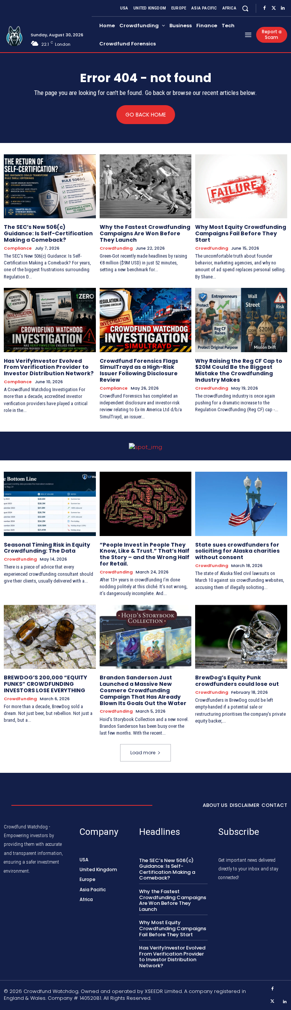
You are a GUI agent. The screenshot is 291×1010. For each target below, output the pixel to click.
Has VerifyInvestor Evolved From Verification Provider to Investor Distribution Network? (49, 367)
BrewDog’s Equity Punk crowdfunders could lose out (237, 681)
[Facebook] (264, 8)
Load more (142, 752)
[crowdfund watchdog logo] (14, 36)
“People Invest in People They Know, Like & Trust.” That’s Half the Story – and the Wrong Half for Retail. (144, 554)
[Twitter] (273, 8)
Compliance (18, 248)
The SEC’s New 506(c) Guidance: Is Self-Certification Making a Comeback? (48, 233)
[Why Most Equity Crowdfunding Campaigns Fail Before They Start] (241, 186)
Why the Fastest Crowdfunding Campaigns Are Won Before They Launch (145, 233)
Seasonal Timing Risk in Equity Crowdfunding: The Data (47, 548)
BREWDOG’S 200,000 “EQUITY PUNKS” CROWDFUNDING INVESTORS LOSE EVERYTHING (45, 684)
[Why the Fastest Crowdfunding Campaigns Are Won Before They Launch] (146, 186)
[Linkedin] (282, 8)
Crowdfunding (116, 248)
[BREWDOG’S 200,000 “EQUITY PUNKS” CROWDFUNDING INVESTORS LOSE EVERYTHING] (50, 637)
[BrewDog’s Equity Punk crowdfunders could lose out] (241, 637)
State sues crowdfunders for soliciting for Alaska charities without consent (237, 551)
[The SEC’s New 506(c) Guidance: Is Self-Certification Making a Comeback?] (50, 186)
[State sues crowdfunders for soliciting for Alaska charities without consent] (241, 504)
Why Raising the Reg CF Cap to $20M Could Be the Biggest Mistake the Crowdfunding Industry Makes (238, 370)
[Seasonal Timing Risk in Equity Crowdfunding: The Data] (50, 504)
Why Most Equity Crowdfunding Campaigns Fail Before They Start (240, 233)
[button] (245, 8)
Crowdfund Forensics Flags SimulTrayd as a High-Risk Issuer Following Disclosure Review (139, 370)
